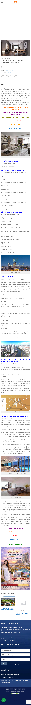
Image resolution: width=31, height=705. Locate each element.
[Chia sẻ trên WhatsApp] (2, 76)
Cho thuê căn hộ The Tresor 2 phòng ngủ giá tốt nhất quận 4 (7, 609)
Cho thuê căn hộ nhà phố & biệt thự (17, 57)
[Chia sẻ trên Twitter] (7, 76)
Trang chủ (3, 57)
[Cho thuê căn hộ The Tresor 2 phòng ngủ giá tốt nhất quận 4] (8, 601)
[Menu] (2, 2)
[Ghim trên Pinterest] (13, 76)
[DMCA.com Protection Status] (15, 693)
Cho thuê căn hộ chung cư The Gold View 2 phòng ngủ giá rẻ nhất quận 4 (22, 613)
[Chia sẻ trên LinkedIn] (15, 76)
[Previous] (1, 607)
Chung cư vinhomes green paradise (10, 674)
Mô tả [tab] (2, 84)
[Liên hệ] (3, 700)
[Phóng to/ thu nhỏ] (5, 696)
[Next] (30, 607)
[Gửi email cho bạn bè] (10, 76)
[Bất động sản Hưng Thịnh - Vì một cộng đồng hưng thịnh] (15, 2)
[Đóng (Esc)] (1, 696)
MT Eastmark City (7, 682)
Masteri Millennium (10, 72)
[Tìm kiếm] (29, 2)
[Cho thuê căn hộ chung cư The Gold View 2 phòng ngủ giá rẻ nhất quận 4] (23, 603)
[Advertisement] (15, 21)
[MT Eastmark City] (15, 568)
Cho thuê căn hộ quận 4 (10, 70)
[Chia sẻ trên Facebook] (5, 76)
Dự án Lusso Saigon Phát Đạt (8, 677)
